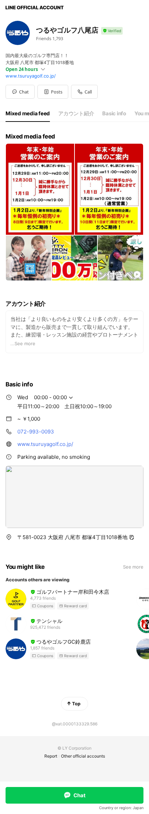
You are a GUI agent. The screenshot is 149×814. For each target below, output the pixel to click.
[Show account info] (112, 31)
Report (50, 756)
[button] (52, 92)
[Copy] (132, 537)
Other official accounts (83, 756)
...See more (22, 343)
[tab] (28, 113)
